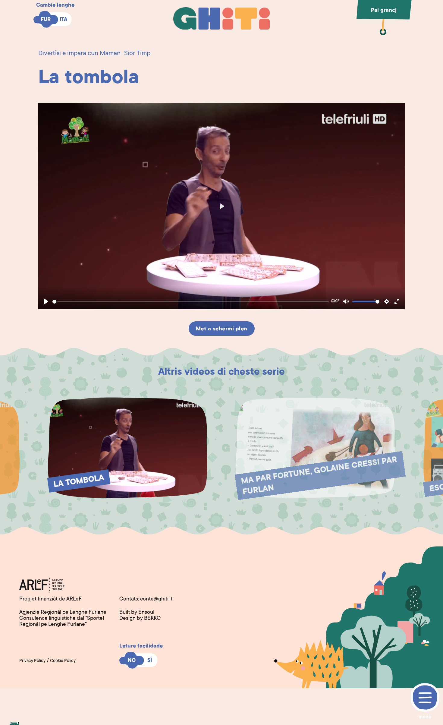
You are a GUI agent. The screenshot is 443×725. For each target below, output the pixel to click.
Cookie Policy (63, 661)
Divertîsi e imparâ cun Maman (79, 53)
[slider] (190, 301)
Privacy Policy (32, 661)
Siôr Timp (137, 53)
